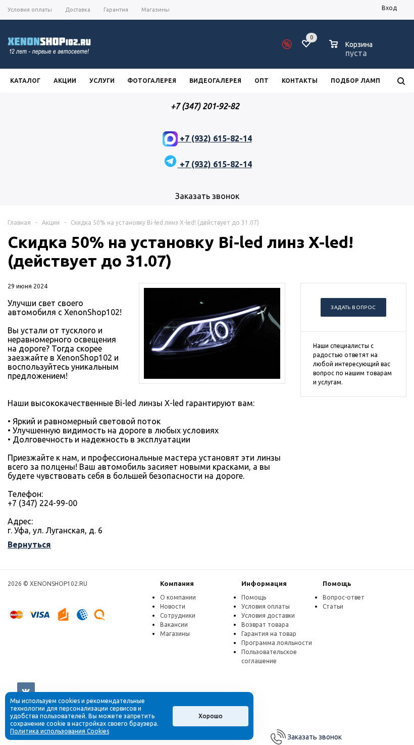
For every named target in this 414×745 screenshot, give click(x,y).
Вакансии (174, 624)
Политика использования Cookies (59, 731)
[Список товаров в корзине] (352, 51)
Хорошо (210, 716)
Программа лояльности (276, 642)
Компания (177, 583)
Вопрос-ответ (344, 597)
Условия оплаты (265, 606)
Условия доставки (268, 615)
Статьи (333, 606)
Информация (264, 583)
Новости (172, 606)
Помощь (337, 583)
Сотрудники (177, 615)
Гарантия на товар (268, 633)
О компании (178, 597)
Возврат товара (265, 624)
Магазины (175, 633)
